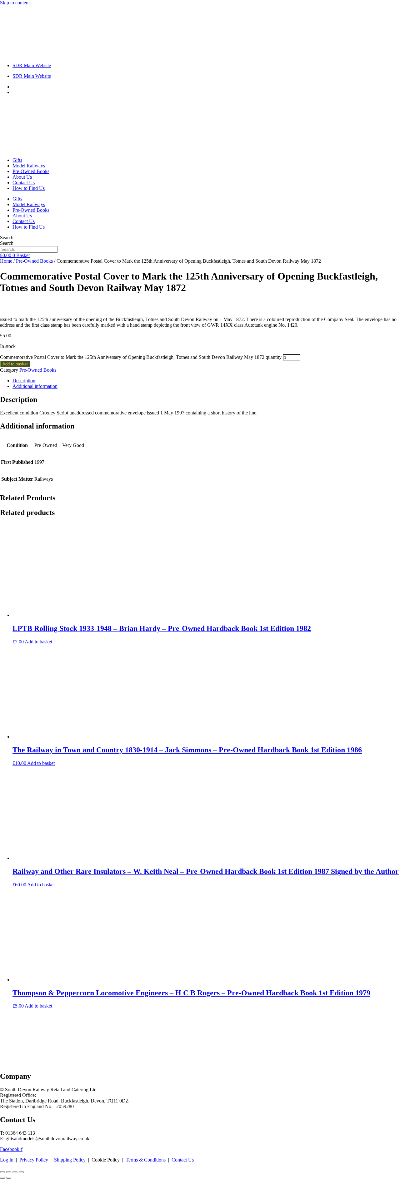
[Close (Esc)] (21, 1172)
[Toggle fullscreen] (8, 1172)
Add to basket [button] (38, 641)
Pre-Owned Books (30, 171)
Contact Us (23, 182)
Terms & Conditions (146, 1159)
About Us (22, 177)
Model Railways (28, 165)
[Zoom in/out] (2, 1172)
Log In (6, 1159)
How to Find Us (28, 188)
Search (6, 237)
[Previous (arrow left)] (2, 1178)
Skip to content (15, 2)
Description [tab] (23, 380)
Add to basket (15, 364)
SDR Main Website (31, 65)
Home (6, 261)
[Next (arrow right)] (8, 1178)
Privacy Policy (33, 1159)
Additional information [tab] (35, 386)
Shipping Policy (70, 1159)
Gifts (17, 160)
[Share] (15, 1172)
